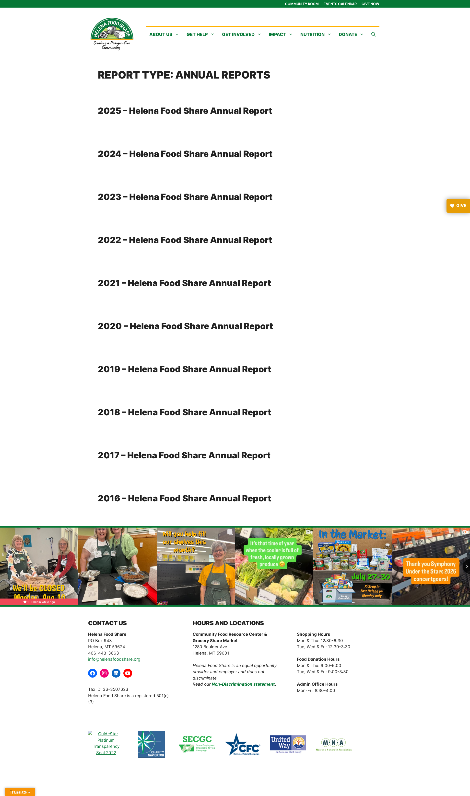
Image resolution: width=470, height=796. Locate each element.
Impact (277, 34)
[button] (373, 34)
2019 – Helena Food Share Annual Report (184, 369)
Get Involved (238, 34)
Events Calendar (340, 4)
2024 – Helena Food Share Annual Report (185, 154)
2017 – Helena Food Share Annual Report (184, 455)
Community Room (302, 4)
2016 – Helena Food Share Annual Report (184, 498)
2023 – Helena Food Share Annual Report (185, 197)
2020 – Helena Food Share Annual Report (185, 326)
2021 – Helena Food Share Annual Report (184, 283)
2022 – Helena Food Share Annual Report (185, 240)
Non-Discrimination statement (243, 684)
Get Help (197, 34)
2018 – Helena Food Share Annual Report (184, 412)
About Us (160, 34)
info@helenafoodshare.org (114, 659)
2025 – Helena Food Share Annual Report (185, 110)
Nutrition (312, 34)
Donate (348, 34)
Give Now (370, 4)
